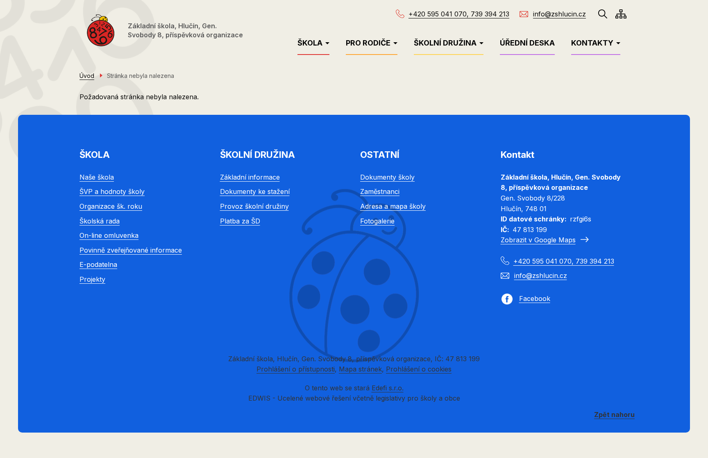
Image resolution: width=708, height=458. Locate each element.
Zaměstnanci (379, 191)
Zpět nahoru (614, 414)
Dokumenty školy (387, 177)
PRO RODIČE (368, 43)
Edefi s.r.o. (388, 388)
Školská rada (99, 221)
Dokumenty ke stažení (255, 191)
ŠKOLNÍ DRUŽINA (445, 43)
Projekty (92, 279)
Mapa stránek (360, 369)
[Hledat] (602, 14)
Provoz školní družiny (254, 206)
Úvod (86, 75)
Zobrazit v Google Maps (538, 240)
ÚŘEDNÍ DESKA (527, 43)
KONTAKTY (592, 43)
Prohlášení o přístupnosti (295, 369)
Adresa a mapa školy (393, 206)
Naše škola (96, 177)
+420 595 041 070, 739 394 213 (458, 14)
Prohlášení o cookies (419, 369)
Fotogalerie (377, 221)
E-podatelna (98, 264)
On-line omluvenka (108, 235)
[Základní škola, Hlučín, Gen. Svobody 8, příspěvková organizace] (100, 30)
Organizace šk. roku (110, 206)
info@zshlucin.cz (559, 14)
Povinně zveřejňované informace (130, 250)
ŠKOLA (309, 43)
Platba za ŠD (240, 221)
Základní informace (250, 177)
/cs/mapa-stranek (621, 14)
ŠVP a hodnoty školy (112, 191)
